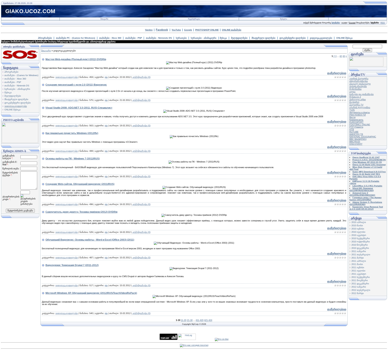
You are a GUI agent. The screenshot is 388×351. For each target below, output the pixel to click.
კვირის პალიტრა (358, 78)
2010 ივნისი (357, 228)
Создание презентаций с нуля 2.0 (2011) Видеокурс (76, 84)
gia (106, 77)
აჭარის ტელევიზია (359, 107)
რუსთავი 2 (355, 97)
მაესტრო (354, 102)
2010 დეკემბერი (360, 248)
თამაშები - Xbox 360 (110, 38)
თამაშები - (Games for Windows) (21, 75)
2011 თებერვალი (360, 254)
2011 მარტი (357, 258)
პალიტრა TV (356, 105)
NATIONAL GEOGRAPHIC (362, 136)
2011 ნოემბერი (359, 280)
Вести (352, 117)
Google (188, 30)
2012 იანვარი (358, 287)
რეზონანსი (355, 89)
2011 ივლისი (358, 270)
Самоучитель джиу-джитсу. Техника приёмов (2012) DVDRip (81, 212)
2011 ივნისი (357, 267)
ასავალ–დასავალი (360, 84)
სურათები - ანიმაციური (203, 38)
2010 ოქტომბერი (360, 241)
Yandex (149, 30)
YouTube (176, 30)
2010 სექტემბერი (360, 238)
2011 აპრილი (358, 261)
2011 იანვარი (358, 251)
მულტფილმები (239, 38)
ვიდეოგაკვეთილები (321, 38)
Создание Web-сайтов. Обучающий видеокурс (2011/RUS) (79, 184)
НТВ (351, 129)
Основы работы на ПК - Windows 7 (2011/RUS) (72, 158)
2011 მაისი (357, 264)
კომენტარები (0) (141, 77)
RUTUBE (353, 132)
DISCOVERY (355, 144)
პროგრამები (45, 38)
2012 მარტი (357, 293)
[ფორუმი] (366, 65)
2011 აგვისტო (358, 274)
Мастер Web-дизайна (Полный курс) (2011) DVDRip (75, 59)
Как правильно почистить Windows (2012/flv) (71, 133)
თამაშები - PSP (133, 38)
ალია (352, 91)
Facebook (162, 29)
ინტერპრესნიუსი (358, 81)
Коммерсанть (356, 119)
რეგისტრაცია (194, 19)
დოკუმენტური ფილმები (292, 38)
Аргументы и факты (359, 112)
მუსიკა (223, 38)
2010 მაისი (357, 225)
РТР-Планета (356, 127)
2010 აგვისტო (358, 235)
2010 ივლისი (358, 232)
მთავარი (104, 19)
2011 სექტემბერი (360, 277)
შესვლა (283, 19)
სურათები (181, 38)
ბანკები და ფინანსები (361, 94)
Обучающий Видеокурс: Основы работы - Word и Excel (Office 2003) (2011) (89, 239)
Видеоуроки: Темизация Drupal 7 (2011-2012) (72, 265)
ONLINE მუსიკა (344, 38)
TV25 (352, 110)
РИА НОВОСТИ (357, 115)
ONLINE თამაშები (231, 30)
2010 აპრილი (358, 222)
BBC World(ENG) (358, 139)
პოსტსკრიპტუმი (358, 86)
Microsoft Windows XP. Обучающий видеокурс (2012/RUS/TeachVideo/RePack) (91, 293)
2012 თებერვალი (360, 290)
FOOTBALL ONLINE (359, 124)
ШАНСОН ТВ (356, 134)
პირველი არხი (357, 99)
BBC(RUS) (354, 141)
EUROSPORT (356, 122)
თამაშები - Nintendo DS (159, 38)
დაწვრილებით (336, 73)
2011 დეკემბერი (360, 283)
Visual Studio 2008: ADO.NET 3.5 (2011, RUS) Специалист (78, 107)
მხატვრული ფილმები (263, 38)
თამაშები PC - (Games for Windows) (75, 38)
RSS (383, 23)
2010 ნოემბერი (359, 245)
